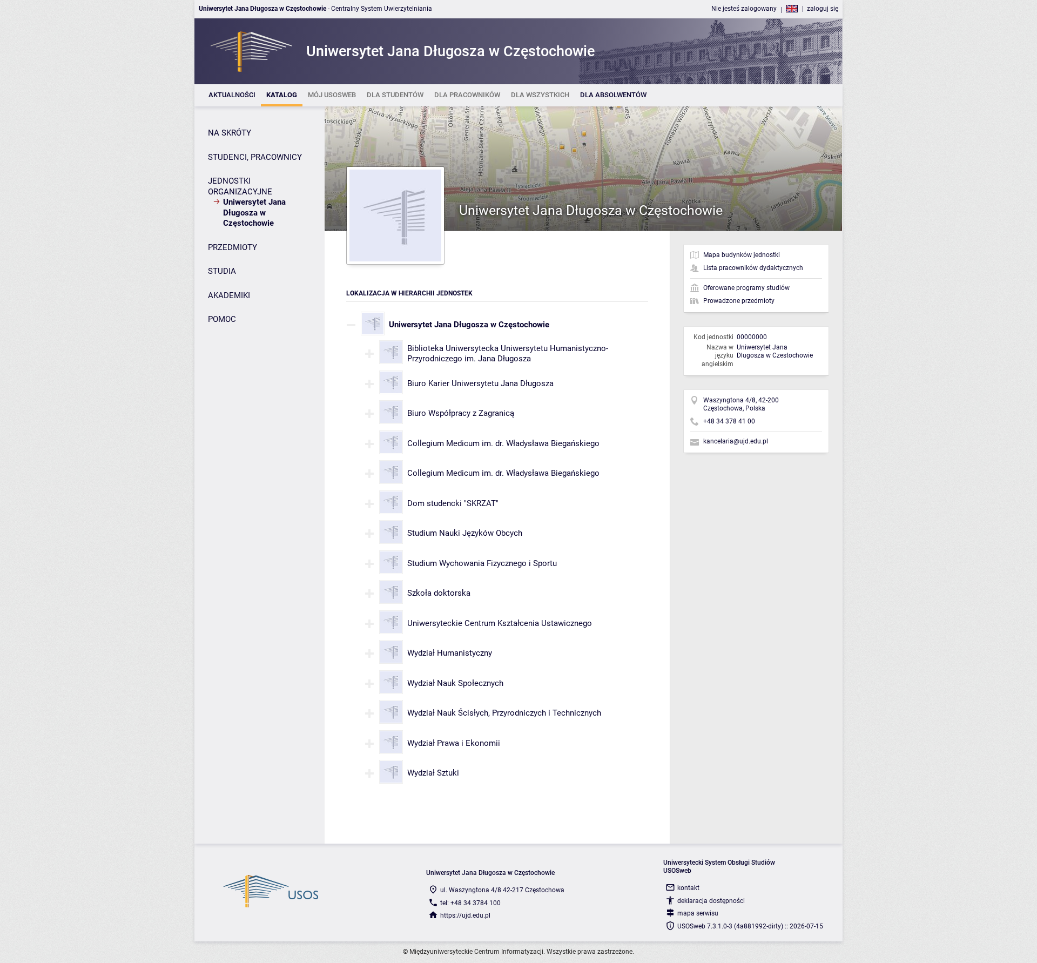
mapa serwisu (697, 913)
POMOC (222, 319)
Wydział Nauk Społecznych (455, 683)
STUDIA (222, 271)
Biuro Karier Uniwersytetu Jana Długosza (480, 383)
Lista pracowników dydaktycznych (753, 268)
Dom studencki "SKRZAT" (453, 503)
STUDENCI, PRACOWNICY (255, 157)
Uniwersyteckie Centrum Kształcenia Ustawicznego (499, 623)
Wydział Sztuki (433, 773)
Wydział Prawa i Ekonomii (453, 743)
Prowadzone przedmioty (739, 301)
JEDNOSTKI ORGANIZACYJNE (240, 186)
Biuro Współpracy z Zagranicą (460, 413)
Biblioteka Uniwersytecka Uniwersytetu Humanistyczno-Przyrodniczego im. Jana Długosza (507, 354)
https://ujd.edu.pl (465, 915)
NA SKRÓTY (229, 133)
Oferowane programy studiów (746, 288)
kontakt (688, 888)
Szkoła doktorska (438, 593)
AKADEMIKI (229, 295)
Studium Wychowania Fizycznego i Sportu (482, 563)
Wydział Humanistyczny (449, 653)
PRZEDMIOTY (232, 247)
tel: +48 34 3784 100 (470, 903)
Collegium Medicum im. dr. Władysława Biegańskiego (503, 443)
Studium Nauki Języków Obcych (464, 533)
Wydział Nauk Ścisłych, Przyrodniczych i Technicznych (504, 713)
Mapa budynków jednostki (741, 255)
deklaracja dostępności (711, 901)
